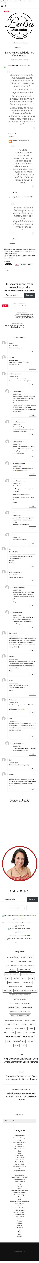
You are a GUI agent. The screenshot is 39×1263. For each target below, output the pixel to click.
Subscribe (29, 295)
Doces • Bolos (27, 1007)
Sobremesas (19, 1227)
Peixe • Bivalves (19, 1210)
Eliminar (17, 133)
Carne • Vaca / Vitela (19, 1166)
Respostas (11, 136)
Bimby (24, 978)
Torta (19, 1234)
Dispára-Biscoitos (20, 999)
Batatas (16, 978)
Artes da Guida (17, 612)
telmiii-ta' (11, 656)
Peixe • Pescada (28, 1037)
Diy (19, 1173)
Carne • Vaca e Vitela (15, 986)
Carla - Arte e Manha (15, 572)
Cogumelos (7, 991)
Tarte (19, 1232)
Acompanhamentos (12, 974)
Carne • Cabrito (19, 1160)
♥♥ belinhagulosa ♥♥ (15, 374)
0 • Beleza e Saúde (27, 957)
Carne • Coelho (19, 1162)
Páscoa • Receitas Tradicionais (19, 1201)
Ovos (13, 1032)
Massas (31, 1028)
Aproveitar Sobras (27, 974)
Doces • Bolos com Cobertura (20, 1011)
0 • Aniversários (12, 957)
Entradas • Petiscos (21, 1089)
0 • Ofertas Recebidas (25, 961)
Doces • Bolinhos (13, 1007)
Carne (31, 978)
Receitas (19, 1221)
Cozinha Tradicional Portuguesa (25, 991)
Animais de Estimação (19, 1138)
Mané (14, 513)
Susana (11, 357)
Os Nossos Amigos (19, 1195)
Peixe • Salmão (19, 1216)
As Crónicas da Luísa (19, 1142)
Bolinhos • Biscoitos (19, 1149)
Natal (6, 1032)
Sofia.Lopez (12, 700)
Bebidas (19, 1144)
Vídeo (23, 1045)
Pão (19, 1199)
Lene (10, 760)
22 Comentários (21, 303)
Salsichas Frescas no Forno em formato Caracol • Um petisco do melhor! (21, 1096)
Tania (10, 718)
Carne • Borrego (19, 1157)
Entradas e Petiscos (12, 1024)
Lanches (32, 1024)
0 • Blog (14, 303)
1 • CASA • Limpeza (24, 970)
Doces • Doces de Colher (13, 1020)
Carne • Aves (19, 1155)
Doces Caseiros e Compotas (19, 1177)
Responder (11, 133)
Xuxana (15, 140)
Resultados (19, 1223)
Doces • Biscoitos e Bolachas (20, 1003)
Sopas (16, 1045)
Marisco (9, 1028)
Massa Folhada (20, 1028)
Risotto (19, 1225)
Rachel (11, 343)
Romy (11, 680)
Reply (32, 351)
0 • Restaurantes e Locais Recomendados (20, 965)
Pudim (19, 1219)
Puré (8, 1041)
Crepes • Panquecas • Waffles (20, 995)
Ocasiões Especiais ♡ (19, 1192)
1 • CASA (12, 970)
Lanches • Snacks (19, 1181)
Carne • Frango (13, 982)
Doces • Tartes (30, 1020)
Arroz (9, 978)
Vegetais (19, 1236)
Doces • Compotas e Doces (20, 1016)
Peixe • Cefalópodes (13, 1037)
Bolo (19, 1151)
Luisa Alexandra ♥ (13, 65)
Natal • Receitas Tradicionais (19, 1190)
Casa (21, 1054)
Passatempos (19, 1203)
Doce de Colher (19, 1175)
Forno (24, 1024)
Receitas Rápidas (19, 1041)
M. (10, 549)
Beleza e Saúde (19, 1146)
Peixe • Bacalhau (30, 1032)
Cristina (11, 774)
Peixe (19, 1032)
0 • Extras (11, 961)
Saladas (30, 1041)
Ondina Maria (13, 633)
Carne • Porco (26, 982)
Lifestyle (19, 47)
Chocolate (28, 986)
